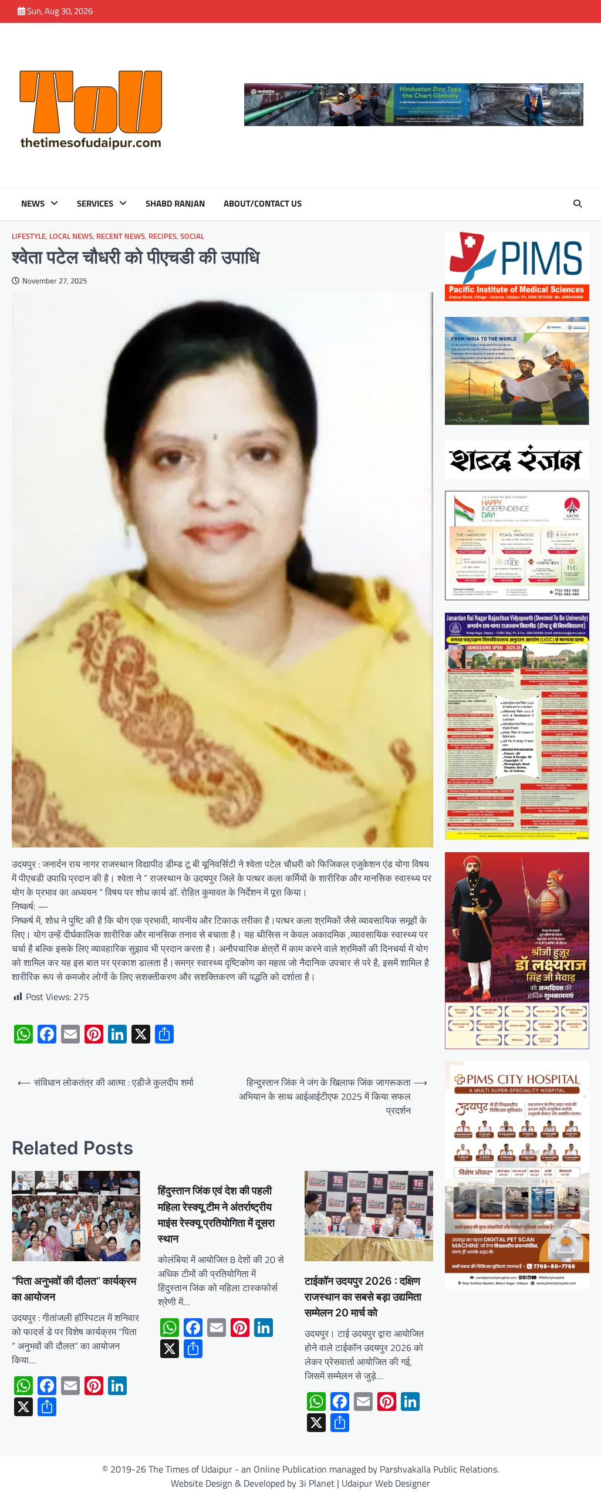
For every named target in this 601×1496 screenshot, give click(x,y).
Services (95, 203)
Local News (71, 236)
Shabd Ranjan (175, 203)
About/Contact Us (263, 203)
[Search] (577, 203)
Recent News (120, 236)
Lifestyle (29, 236)
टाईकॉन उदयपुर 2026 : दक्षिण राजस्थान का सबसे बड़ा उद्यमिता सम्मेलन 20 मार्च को (363, 1297)
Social (192, 236)
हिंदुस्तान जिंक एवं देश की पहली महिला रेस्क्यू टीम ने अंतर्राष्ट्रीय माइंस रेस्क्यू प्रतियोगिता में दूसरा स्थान (216, 1214)
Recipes (162, 236)
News (33, 203)
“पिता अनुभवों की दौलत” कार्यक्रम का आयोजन (74, 1289)
